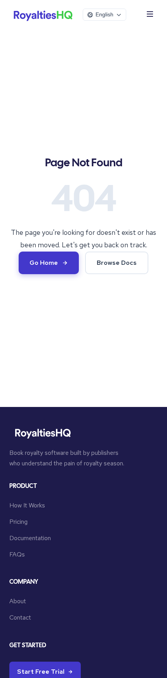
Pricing (18, 522)
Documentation (30, 538)
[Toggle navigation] (150, 14)
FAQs (17, 554)
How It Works (27, 505)
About (17, 601)
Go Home (44, 263)
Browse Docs (117, 263)
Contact (20, 617)
